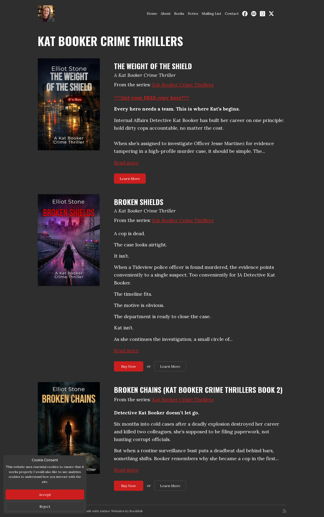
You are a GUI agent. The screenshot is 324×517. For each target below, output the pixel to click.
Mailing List (211, 13)
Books (179, 13)
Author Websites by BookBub (121, 511)
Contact (232, 13)
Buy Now (128, 366)
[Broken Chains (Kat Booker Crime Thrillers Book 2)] (69, 428)
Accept (45, 494)
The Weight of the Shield (153, 66)
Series (193, 13)
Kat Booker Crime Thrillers (183, 84)
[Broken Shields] (69, 240)
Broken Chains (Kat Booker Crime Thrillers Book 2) (198, 389)
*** (151, 97)
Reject (44, 506)
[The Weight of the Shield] (69, 104)
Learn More (130, 178)
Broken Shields (138, 202)
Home (152, 13)
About (166, 13)
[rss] (284, 511)
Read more (126, 162)
